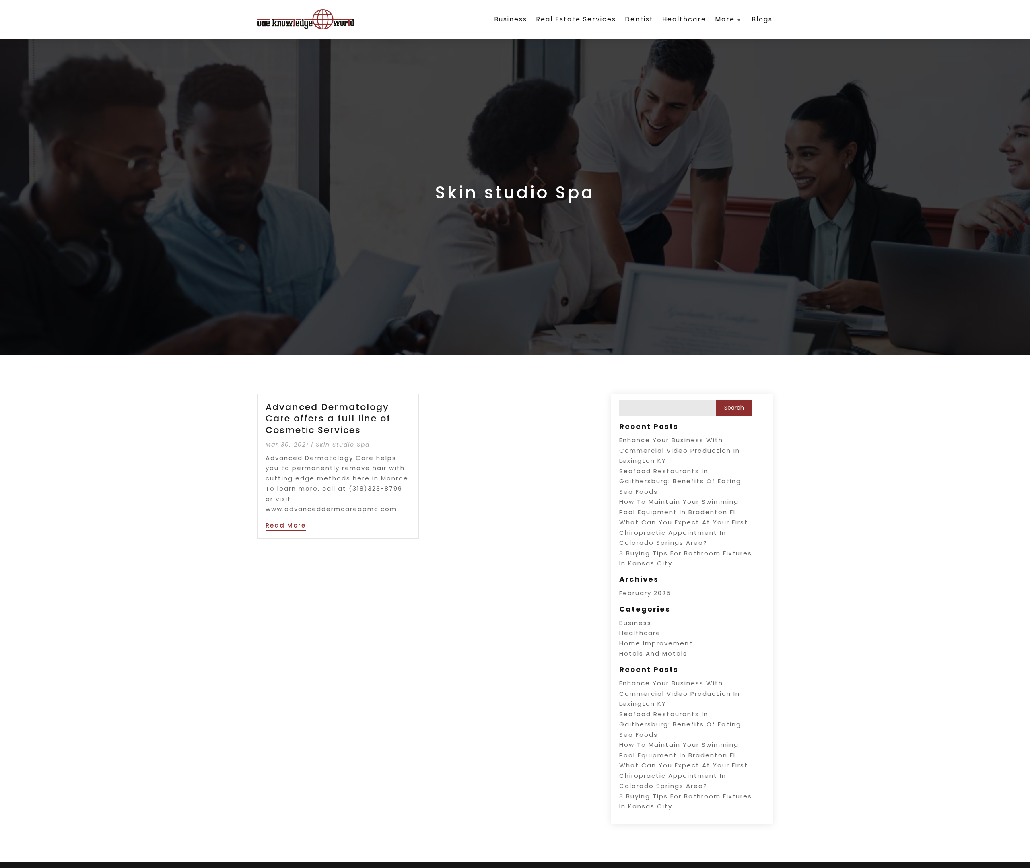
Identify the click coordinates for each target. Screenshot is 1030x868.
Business (510, 19)
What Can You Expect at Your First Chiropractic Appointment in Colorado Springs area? (683, 532)
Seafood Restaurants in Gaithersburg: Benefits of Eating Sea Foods (680, 481)
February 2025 (645, 593)
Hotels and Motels (653, 653)
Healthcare (684, 19)
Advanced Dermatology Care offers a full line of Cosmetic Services (328, 418)
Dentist (639, 19)
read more (286, 525)
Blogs (762, 19)
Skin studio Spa (343, 445)
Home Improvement (656, 643)
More (725, 19)
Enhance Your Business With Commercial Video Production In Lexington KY (679, 450)
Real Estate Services (576, 19)
